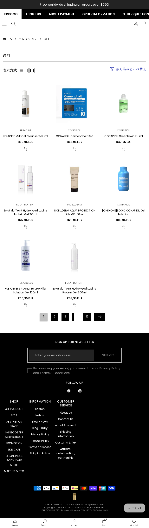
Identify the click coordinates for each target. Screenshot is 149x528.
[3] (32, 70)
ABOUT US (33, 14)
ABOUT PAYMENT (61, 14)
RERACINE (25, 130)
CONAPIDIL (74, 130)
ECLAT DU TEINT (25, 204)
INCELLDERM (74, 204)
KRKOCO (11, 14)
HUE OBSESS (25, 283)
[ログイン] (135, 24)
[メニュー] (4, 24)
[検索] (13, 24)
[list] (21, 70)
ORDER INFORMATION (98, 14)
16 (87, 316)
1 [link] (43, 316)
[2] (27, 70)
